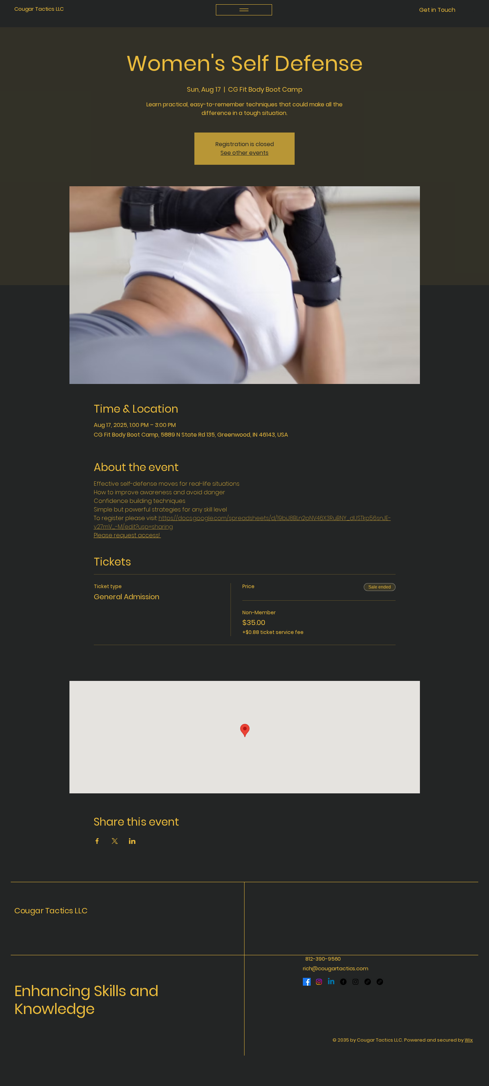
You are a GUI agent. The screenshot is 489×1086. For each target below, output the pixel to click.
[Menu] (244, 9)
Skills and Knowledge (86, 999)
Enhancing (54, 990)
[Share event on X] (114, 841)
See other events (244, 153)
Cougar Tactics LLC (39, 9)
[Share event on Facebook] (97, 841)
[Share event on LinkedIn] (132, 841)
